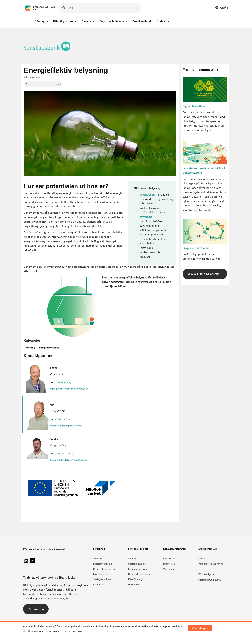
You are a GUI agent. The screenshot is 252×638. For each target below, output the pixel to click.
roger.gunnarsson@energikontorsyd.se (69, 389)
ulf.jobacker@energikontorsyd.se (66, 426)
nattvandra (146, 217)
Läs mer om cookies (72, 631)
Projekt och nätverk (111, 21)
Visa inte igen (200, 628)
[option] (221, 8)
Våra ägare (169, 569)
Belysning (30, 348)
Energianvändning (102, 564)
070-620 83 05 (62, 382)
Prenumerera (36, 609)
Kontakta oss (169, 558)
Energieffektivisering (49, 348)
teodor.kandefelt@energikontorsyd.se (68, 460)
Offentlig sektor (63, 21)
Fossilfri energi (100, 574)
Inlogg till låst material (209, 579)
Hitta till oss (169, 564)
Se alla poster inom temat (203, 273)
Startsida (97, 558)
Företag (40, 21)
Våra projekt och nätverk (210, 564)
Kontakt (161, 21)
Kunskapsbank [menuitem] (141, 20)
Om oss (86, 21)
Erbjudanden (99, 584)
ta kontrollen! (147, 194)
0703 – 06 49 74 (63, 454)
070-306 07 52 (62, 419)
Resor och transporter (104, 569)
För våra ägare (206, 574)
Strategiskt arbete (102, 579)
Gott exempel (43, 84)
